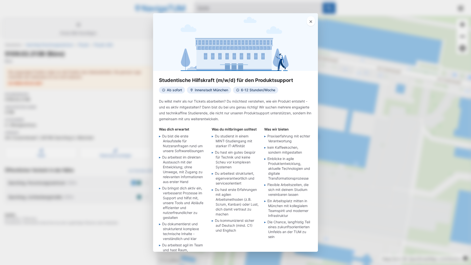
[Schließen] (311, 21)
